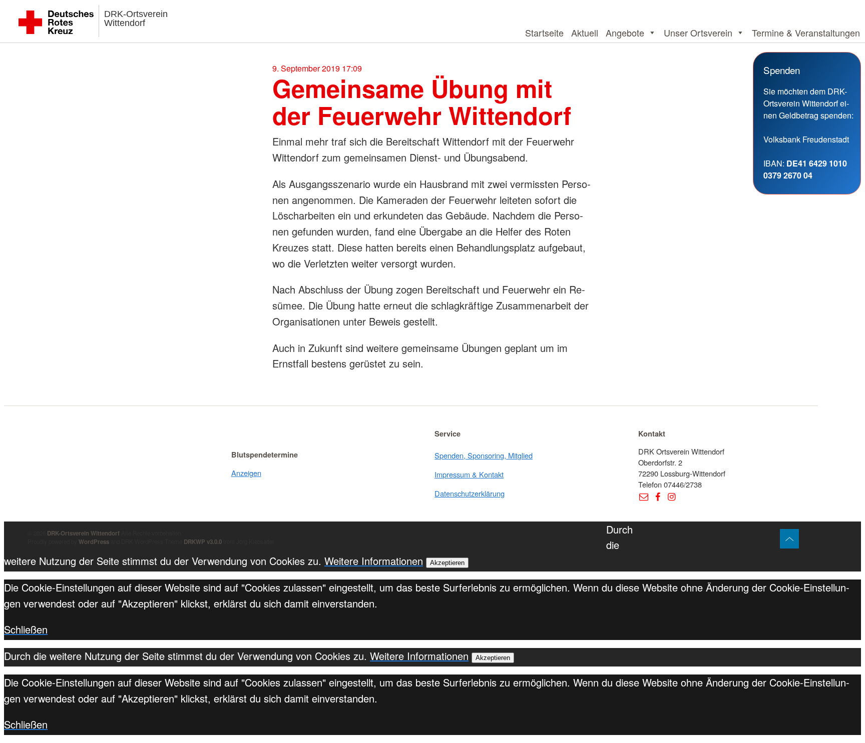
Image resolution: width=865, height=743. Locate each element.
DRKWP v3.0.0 (203, 542)
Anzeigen (246, 473)
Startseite (544, 32)
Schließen (26, 629)
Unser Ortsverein (698, 32)
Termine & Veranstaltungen (806, 32)
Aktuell (584, 32)
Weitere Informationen (373, 561)
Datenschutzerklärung (470, 493)
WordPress (94, 542)
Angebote (625, 32)
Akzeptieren (447, 562)
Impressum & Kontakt (469, 474)
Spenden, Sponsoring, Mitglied (484, 455)
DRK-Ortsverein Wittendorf (136, 19)
